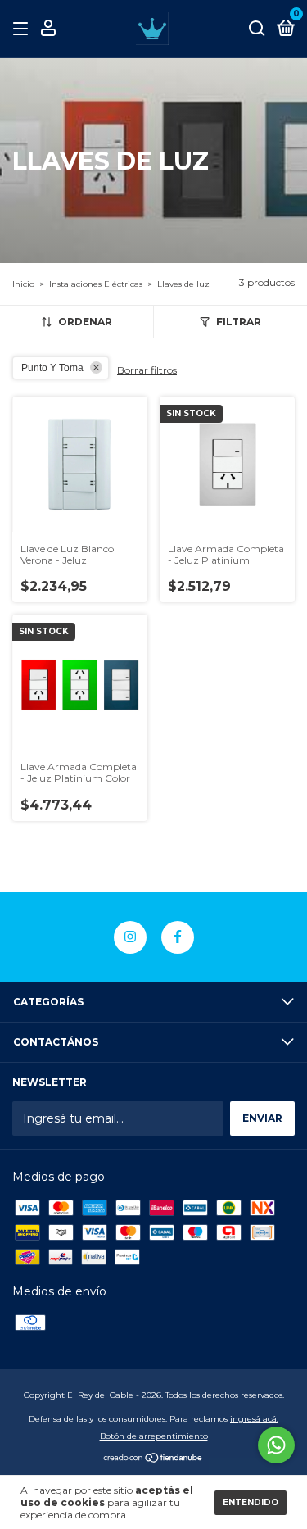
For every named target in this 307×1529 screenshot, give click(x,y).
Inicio (23, 284)
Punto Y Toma (52, 368)
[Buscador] (257, 29)
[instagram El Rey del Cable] (130, 937)
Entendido (250, 1502)
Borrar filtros (147, 370)
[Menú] (23, 29)
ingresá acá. (254, 1418)
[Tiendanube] (153, 1459)
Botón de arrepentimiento (154, 1436)
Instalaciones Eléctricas (95, 284)
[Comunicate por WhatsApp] (276, 1445)
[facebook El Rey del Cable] (177, 937)
